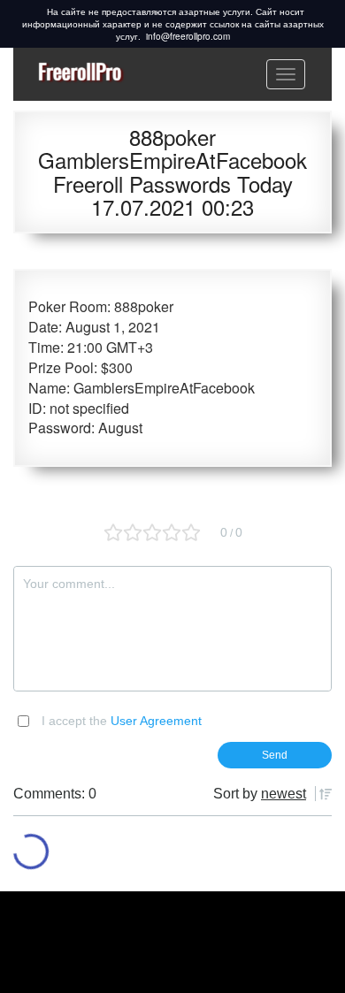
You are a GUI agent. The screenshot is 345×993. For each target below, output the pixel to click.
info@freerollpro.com (188, 36)
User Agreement (156, 721)
